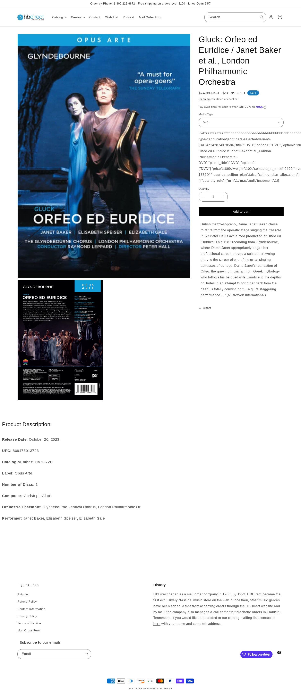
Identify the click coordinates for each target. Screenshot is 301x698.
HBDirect (144, 688)
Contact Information (31, 608)
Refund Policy (27, 601)
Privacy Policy (27, 616)
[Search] (261, 17)
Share (207, 307)
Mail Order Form (29, 630)
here (156, 623)
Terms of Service (29, 623)
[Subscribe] (86, 654)
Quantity (204, 188)
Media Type (206, 114)
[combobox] (235, 17)
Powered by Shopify (160, 688)
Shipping (204, 99)
